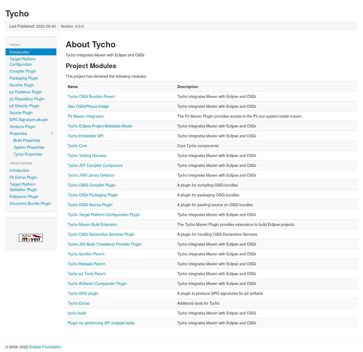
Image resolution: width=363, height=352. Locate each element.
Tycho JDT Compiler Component (95, 165)
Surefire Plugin (22, 85)
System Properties (29, 147)
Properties (18, 133)
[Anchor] (33, 13)
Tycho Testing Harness (87, 155)
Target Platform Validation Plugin (23, 186)
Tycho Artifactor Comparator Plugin (97, 283)
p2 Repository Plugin (27, 98)
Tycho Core (77, 145)
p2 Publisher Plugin (26, 91)
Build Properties (27, 140)
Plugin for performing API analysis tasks (101, 322)
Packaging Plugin (24, 78)
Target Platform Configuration (23, 61)
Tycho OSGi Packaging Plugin (93, 194)
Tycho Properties (28, 154)
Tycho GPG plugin (83, 293)
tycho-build (77, 313)
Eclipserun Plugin (24, 196)
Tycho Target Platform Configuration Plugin (104, 214)
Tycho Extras (79, 303)
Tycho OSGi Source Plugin (90, 204)
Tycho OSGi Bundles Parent (91, 96)
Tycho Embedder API (85, 135)
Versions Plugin (22, 126)
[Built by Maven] (31, 238)
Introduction (19, 52)
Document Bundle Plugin (30, 203)
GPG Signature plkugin (29, 119)
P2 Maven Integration (86, 116)
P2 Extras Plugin (23, 177)
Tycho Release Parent (86, 263)
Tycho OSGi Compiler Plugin (92, 185)
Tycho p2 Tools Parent (86, 273)
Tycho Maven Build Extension (92, 224)
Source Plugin (21, 112)
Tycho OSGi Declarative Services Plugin (101, 234)
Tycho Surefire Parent (86, 253)
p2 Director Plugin (25, 105)
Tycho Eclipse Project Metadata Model (100, 126)
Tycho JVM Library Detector (91, 175)
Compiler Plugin (23, 71)
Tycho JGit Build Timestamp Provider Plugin (104, 244)
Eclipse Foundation (45, 346)
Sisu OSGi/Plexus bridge (88, 106)
